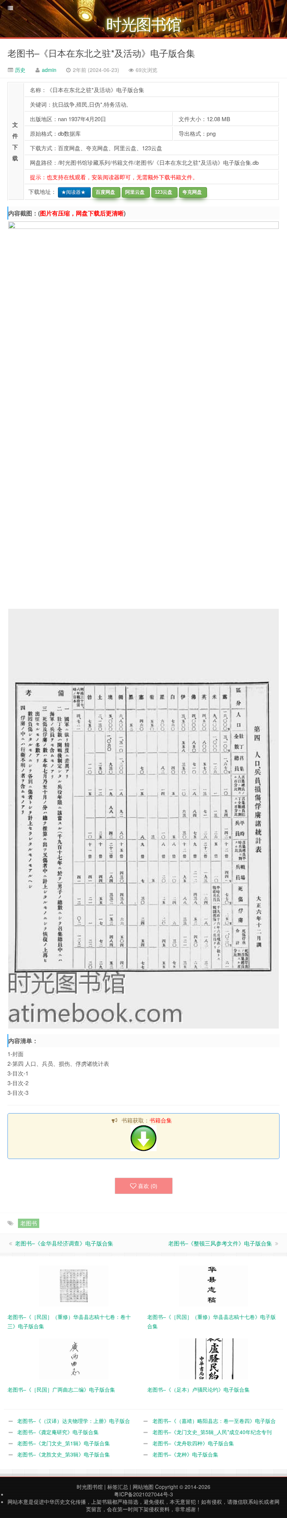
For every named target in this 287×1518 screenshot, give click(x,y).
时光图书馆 (90, 1486)
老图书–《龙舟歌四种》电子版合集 (193, 1443)
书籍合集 (160, 1120)
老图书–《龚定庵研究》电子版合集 (58, 1432)
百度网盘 (104, 192)
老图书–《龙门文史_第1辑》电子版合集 (63, 1443)
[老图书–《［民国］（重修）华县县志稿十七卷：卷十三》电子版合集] (73, 1285)
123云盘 (162, 192)
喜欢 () (147, 1186)
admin (49, 69)
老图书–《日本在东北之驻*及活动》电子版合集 (101, 52)
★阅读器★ (72, 192)
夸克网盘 (190, 192)
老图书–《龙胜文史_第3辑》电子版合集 (63, 1454)
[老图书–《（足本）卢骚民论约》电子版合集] (213, 1357)
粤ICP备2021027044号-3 (143, 1494)
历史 (19, 69)
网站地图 (143, 1486)
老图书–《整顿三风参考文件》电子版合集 (220, 1243)
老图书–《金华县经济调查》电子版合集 (64, 1243)
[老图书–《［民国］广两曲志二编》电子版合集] (73, 1357)
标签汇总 (117, 1486)
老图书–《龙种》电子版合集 (185, 1454)
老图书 (28, 1223)
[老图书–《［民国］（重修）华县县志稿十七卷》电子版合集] (213, 1285)
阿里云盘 (133, 192)
